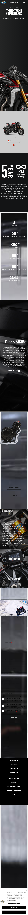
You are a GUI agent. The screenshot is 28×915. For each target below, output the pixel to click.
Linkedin (14, 772)
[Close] (26, 890)
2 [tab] (17, 617)
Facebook (14, 768)
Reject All (14, 907)
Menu (25, 2)
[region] (14, 901)
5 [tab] (22, 617)
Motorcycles (14, 2)
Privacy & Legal (14, 786)
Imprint (14, 782)
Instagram (14, 761)
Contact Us (14, 778)
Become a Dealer (14, 790)
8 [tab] (27, 617)
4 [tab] (20, 617)
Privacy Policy (11, 712)
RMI (14, 794)
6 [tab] (23, 617)
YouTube (14, 764)
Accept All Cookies (14, 912)
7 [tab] (25, 617)
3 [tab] (19, 617)
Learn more (13, 371)
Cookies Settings (14, 903)
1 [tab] (16, 617)
